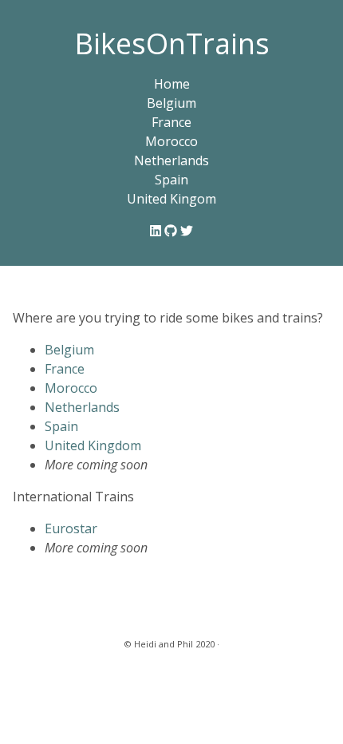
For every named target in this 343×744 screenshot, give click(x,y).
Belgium (171, 103)
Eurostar (71, 528)
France (171, 122)
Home (172, 84)
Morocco (171, 141)
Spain (171, 179)
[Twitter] (186, 230)
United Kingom (171, 199)
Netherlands (171, 160)
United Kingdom (93, 445)
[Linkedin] (157, 230)
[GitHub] (172, 230)
